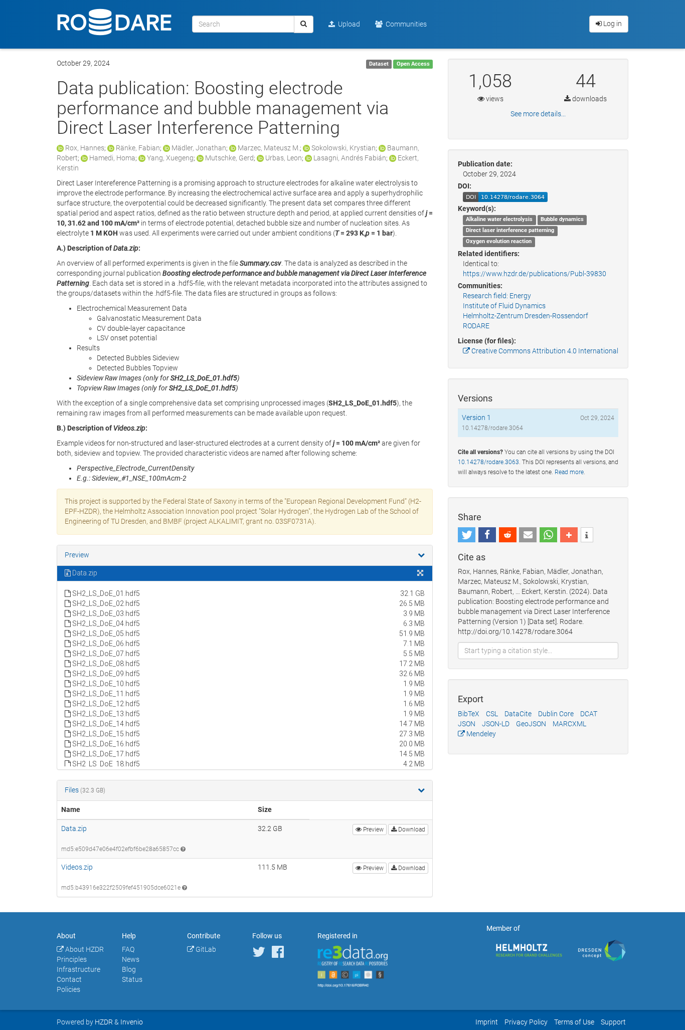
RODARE (476, 326)
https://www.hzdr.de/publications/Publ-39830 (534, 274)
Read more (569, 472)
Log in (612, 24)
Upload (347, 24)
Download (411, 829)
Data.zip (74, 829)
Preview (77, 555)
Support (613, 1022)
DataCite (518, 714)
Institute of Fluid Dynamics (504, 306)
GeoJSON (531, 724)
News (130, 959)
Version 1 (476, 418)
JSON (466, 724)
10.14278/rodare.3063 (488, 462)
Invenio (131, 1022)
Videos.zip (77, 867)
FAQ (128, 949)
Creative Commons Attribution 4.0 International (544, 351)
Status (132, 979)
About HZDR (84, 949)
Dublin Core (556, 714)
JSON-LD (495, 724)
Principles (72, 959)
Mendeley (480, 734)
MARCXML (569, 724)
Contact (69, 979)
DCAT (588, 714)
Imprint (486, 1022)
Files (72, 790)
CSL (492, 714)
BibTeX (468, 714)
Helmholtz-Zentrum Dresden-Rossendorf (525, 316)
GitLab (205, 949)
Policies (68, 989)
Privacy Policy (526, 1022)
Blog (129, 969)
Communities (405, 24)
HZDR (104, 1022)
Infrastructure (78, 969)
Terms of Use (574, 1022)
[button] (466, 534)
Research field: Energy (497, 296)
